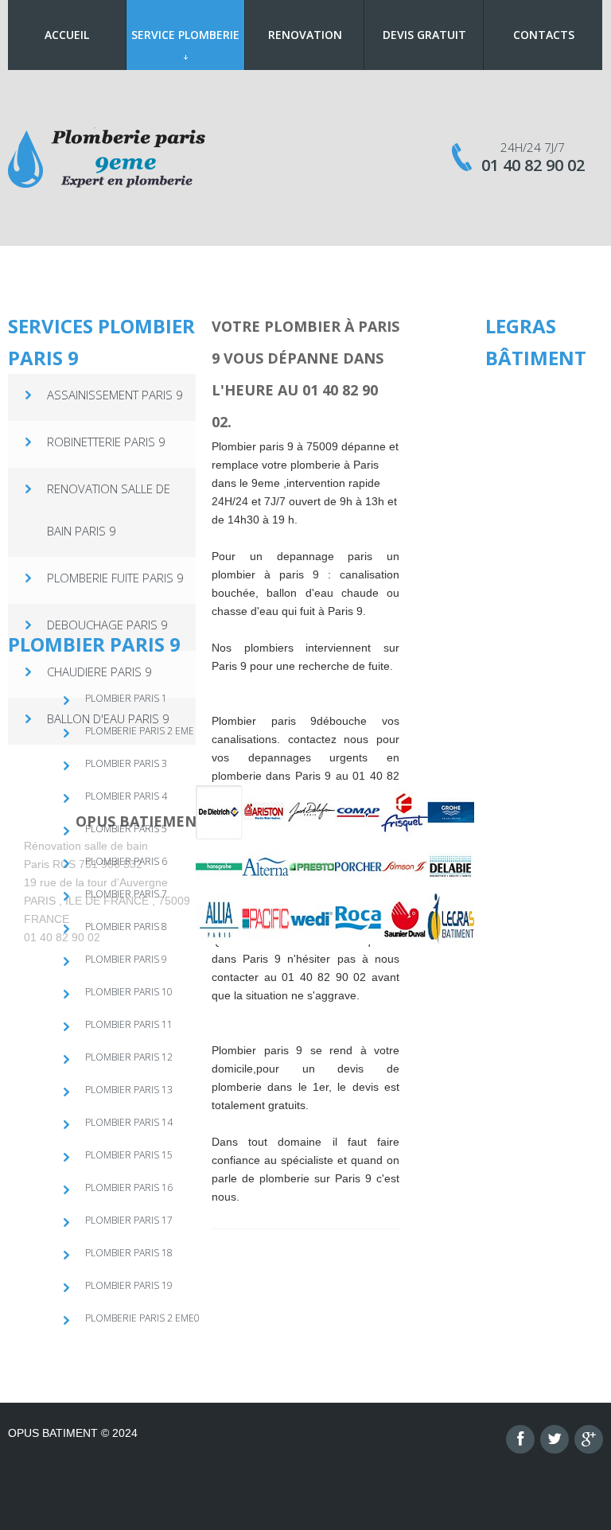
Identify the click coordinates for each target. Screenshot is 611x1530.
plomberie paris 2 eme (139, 731)
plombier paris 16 (129, 1187)
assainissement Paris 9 (115, 395)
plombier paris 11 (129, 1024)
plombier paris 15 (129, 1155)
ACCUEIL (67, 34)
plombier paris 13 (129, 1089)
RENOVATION (305, 34)
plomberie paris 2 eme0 (142, 1318)
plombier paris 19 (129, 1285)
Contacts (543, 34)
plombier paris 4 (126, 796)
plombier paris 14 (129, 1122)
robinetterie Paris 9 (106, 442)
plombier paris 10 (129, 992)
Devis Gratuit (424, 34)
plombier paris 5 (126, 828)
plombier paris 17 (129, 1220)
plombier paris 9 (126, 959)
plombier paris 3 (126, 763)
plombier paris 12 (129, 1057)
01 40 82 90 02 (533, 165)
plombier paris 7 (126, 894)
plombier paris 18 (129, 1252)
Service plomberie (185, 34)
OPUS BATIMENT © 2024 (73, 1433)
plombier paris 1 (126, 698)
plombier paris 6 (126, 861)
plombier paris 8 (126, 926)
